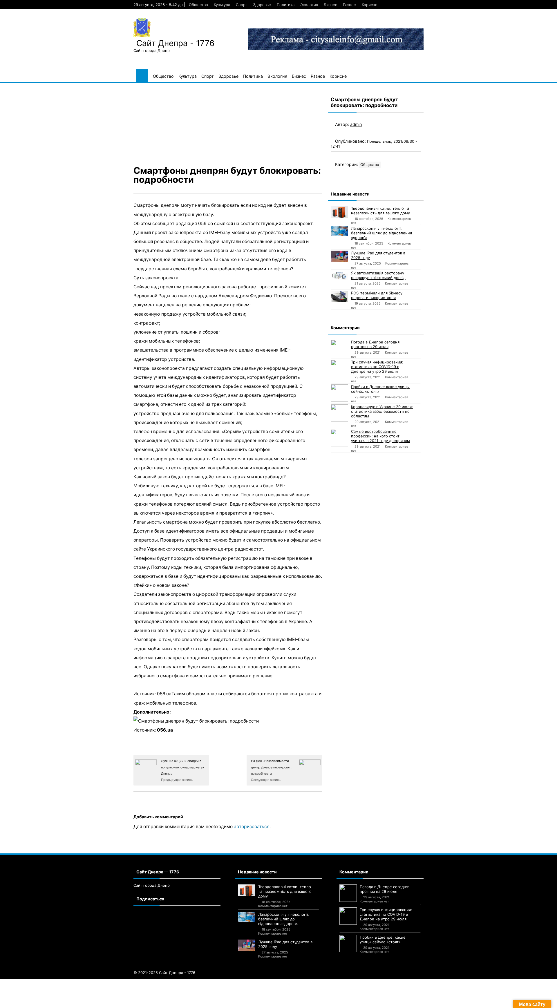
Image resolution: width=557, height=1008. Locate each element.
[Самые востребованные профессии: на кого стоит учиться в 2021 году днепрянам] (339, 437)
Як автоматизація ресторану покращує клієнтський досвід (378, 275)
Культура (222, 4)
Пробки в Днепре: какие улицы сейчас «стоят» (380, 389)
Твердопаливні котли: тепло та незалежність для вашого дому (380, 210)
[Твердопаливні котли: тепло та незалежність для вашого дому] (339, 212)
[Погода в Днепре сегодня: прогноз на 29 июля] (339, 348)
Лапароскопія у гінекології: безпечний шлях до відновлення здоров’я (381, 233)
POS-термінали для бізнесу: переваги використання (377, 295)
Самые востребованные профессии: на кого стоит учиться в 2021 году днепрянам (380, 436)
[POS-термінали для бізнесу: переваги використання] (339, 296)
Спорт (241, 4)
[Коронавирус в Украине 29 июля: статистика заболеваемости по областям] (339, 413)
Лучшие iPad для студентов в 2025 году (378, 255)
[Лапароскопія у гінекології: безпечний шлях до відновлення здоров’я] (339, 231)
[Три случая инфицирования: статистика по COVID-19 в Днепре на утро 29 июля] (339, 368)
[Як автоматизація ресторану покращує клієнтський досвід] (339, 275)
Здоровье (262, 4)
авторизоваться (252, 826)
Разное (349, 4)
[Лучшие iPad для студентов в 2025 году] (339, 256)
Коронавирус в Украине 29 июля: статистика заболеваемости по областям (382, 411)
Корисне (369, 4)
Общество (198, 4)
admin (356, 124)
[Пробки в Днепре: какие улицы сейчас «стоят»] (339, 393)
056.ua (165, 730)
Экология (309, 4)
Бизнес (330, 4)
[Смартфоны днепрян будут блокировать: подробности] (227, 123)
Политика (285, 4)
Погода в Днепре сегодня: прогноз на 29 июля (376, 344)
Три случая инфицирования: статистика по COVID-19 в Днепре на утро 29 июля (377, 367)
